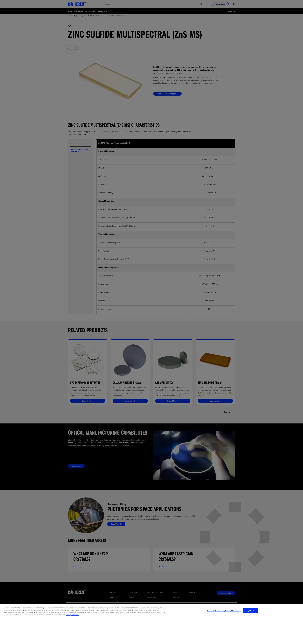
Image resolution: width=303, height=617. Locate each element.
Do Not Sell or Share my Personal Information (224, 611)
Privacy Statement (72, 614)
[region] (151, 610)
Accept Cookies (250, 611)
